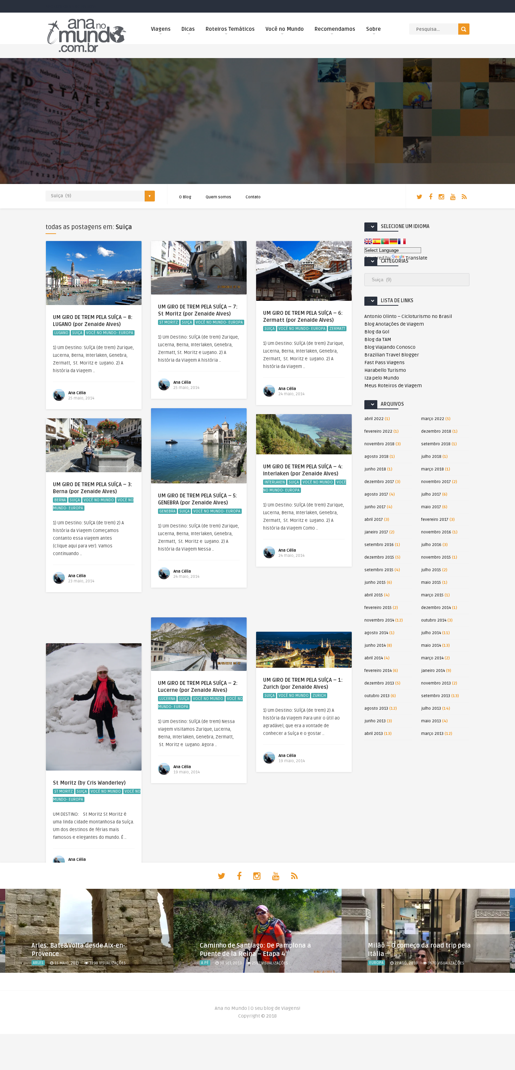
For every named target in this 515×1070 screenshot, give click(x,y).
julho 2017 (431, 494)
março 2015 (432, 595)
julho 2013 (431, 708)
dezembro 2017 (379, 481)
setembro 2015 (378, 570)
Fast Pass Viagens (384, 363)
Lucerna (167, 698)
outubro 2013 (377, 696)
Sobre (373, 29)
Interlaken (275, 482)
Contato (253, 197)
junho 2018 (375, 469)
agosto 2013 (376, 708)
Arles (38, 963)
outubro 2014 (433, 620)
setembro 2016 (379, 544)
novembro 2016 (436, 532)
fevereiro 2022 (378, 431)
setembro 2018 (436, 444)
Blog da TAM (377, 339)
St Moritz (168, 322)
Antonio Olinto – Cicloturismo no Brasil (408, 316)
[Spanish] (376, 241)
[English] (368, 241)
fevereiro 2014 (378, 670)
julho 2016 (431, 544)
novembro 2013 (436, 683)
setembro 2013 (435, 696)
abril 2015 (373, 595)
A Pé (205, 963)
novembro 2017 (436, 481)
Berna (60, 500)
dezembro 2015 (379, 557)
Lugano (61, 333)
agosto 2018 (376, 456)
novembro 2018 (379, 444)
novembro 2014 (379, 620)
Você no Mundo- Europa (109, 333)
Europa (376, 963)
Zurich (319, 695)
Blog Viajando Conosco (390, 347)
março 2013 (432, 733)
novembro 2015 (436, 557)
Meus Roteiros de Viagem (393, 386)
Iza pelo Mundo (381, 378)
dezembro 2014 (436, 607)
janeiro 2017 (376, 532)
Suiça (77, 333)
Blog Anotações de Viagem (394, 324)
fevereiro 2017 (434, 519)
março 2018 (432, 469)
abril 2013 (373, 733)
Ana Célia (77, 393)
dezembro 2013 (379, 683)
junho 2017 (375, 507)
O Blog (185, 197)
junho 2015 (375, 582)
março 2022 (432, 418)
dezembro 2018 (436, 431)
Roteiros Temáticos (230, 29)
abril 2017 (373, 519)
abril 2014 (373, 658)
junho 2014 (375, 645)
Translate (416, 258)
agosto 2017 (376, 494)
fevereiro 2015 (378, 607)
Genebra (167, 511)
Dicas (188, 29)
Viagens (161, 29)
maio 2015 (431, 582)
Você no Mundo (285, 29)
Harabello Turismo (385, 370)
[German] (393, 241)
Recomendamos (335, 29)
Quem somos (218, 197)
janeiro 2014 (433, 670)
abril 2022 (374, 418)
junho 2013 (375, 721)
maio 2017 (431, 507)
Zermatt (337, 328)
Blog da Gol (376, 332)
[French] (402, 241)
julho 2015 (431, 570)
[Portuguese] (385, 241)
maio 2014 (431, 645)
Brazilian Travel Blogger (391, 355)
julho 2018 (431, 456)
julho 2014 (431, 633)
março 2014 (432, 658)
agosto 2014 (376, 633)
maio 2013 (431, 721)
